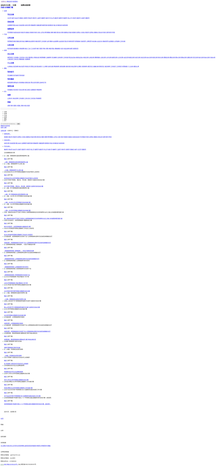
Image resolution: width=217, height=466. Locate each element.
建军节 (61, 18)
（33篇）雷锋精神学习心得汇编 (13, 170)
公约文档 (109, 57)
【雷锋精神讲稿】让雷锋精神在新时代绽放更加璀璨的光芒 (21, 259)
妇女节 (17, 18)
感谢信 (96, 32)
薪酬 (26, 41)
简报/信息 (37, 57)
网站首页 (9, 1)
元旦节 (9, 18)
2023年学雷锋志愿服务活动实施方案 (15, 315)
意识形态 (16, 89)
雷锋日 (21, 18)
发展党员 (75, 48)
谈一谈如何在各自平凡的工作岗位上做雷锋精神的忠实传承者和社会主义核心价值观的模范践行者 (33, 218)
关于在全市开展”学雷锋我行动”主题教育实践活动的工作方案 (22, 396)
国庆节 (79, 18)
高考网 (22, 445)
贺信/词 (100, 32)
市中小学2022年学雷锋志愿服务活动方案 (16, 380)
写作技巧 (10, 72)
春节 (13, 18)
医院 (41, 48)
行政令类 (212, 57)
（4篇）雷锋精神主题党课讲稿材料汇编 (16, 162)
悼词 (35, 32)
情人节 (70, 18)
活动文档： (7, 140)
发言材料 (16, 66)
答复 (104, 32)
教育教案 (42, 57)
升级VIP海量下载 (7, 7)
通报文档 (166, 57)
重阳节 (87, 18)
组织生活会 (79, 57)
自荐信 (78, 32)
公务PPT (10, 98)
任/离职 (79, 66)
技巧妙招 (16, 75)
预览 (5, 159)
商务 (22, 105)
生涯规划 (111, 41)
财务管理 (71, 41)
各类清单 (65, 25)
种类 (5, 50)
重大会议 (16, 25)
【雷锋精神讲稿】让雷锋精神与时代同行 (16, 267)
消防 (47, 48)
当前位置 (3, 130)
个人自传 (130, 66)
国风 (15, 105)
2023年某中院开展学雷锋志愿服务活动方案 (17, 291)
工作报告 (16, 57)
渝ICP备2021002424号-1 (11, 464)
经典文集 (27, 82)
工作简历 (119, 66)
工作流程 (43, 41)
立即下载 (10, 159)
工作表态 (113, 66)
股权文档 (19, 41)
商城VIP (3, 125)
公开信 (42, 32)
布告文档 (85, 57)
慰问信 (59, 32)
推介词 (56, 25)
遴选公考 (136, 66)
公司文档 (10, 38)
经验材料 (33, 25)
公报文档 (91, 57)
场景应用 (10, 29)
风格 (9, 102)
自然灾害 (27, 25)
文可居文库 (8, 445)
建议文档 (132, 57)
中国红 (19, 105)
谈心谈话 (27, 89)
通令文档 (178, 57)
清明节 (26, 18)
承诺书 (87, 32)
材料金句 (16, 82)
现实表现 (39, 66)
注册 (5, 127)
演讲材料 (84, 66)
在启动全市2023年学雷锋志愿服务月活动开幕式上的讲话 (21, 178)
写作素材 (10, 79)
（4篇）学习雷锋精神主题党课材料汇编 (16, 194)
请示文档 (160, 57)
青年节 (35, 18)
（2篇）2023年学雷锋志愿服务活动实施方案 (17, 210)
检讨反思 (21, 66)
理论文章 (33, 82)
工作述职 (21, 98)
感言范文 (90, 66)
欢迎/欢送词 (17, 32)
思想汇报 (33, 66)
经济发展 (10, 48)
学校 (44, 48)
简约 (12, 105)
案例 (51, 41)
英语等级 (32, 445)
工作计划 (27, 98)
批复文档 (155, 57)
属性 (5, 68)
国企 (53, 48)
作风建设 (10, 89)
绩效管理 (105, 41)
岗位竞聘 (74, 66)
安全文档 (21, 89)
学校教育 (38, 98)
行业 (5, 34)
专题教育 (27, 59)
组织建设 (16, 48)
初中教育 (37, 445)
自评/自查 (51, 66)
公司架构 (117, 41)
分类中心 (3, 1)
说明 (107, 32)
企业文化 (99, 41)
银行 (38, 48)
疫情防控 (50, 25)
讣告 (38, 32)
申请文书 (27, 66)
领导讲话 (10, 57)
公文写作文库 (16, 445)
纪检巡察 (21, 48)
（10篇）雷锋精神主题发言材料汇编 (15, 299)
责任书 (66, 41)
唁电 (62, 32)
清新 (8, 105)
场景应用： (7, 133)
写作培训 (21, 75)
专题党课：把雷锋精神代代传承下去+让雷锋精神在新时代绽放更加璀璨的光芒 (27, 242)
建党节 (57, 18)
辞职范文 (101, 66)
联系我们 (15, 1)
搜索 (18, 123)
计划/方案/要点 (29, 57)
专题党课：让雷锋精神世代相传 (13, 323)
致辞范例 (44, 25)
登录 (2, 127)
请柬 (52, 32)
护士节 (52, 18)
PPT (5, 91)
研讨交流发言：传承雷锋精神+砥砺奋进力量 (17, 226)
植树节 (43, 18)
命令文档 (149, 57)
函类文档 (114, 57)
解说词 (60, 25)
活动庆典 (21, 25)
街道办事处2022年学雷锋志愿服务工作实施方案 (18, 388)
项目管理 (38, 41)
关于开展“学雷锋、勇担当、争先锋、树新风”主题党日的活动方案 (23, 186)
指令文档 (207, 57)
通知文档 (183, 57)
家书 (110, 32)
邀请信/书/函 (68, 32)
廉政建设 (57, 48)
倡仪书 (23, 32)
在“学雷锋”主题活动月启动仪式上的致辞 (16, 363)
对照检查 (124, 66)
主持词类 (60, 57)
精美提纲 (10, 82)
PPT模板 (48, 445)
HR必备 (94, 41)
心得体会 (10, 66)
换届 (50, 48)
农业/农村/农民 (68, 48)
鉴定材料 (107, 66)
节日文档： (7, 146)
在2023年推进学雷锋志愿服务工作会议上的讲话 (18, 234)
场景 (9, 95)
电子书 (44, 82)
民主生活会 (72, 57)
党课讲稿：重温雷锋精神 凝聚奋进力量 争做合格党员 (20, 339)
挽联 (55, 32)
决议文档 (143, 57)
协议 (23, 41)
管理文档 (10, 86)
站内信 (8, 125)
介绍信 (83, 32)
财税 (14, 41)
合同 (48, 41)
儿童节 (39, 18)
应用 (5, 11)
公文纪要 (120, 57)
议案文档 (189, 57)
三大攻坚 (33, 48)
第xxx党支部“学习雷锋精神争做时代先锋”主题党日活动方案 (22, 307)
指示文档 (201, 57)
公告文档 (103, 57)
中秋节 (74, 18)
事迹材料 (56, 66)
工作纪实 (16, 59)
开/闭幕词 (10, 32)
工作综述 (65, 57)
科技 (25, 105)
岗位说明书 (31, 41)
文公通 (3, 445)
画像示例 (96, 66)
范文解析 (54, 57)
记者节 (83, 18)
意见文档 (195, 57)
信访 (62, 48)
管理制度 (10, 41)
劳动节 (30, 18)
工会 (29, 48)
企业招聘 (55, 41)
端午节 (48, 18)
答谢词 (32, 32)
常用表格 (77, 41)
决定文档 (137, 57)
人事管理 (89, 41)
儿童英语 (26, 445)
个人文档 (10, 63)
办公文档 (10, 54)
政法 (26, 48)
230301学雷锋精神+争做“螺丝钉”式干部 (16, 283)
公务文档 (10, 45)
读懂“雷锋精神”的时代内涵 (12, 347)
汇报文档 (10, 59)
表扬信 (27, 32)
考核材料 (39, 89)
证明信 (92, 32)
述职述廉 (62, 66)
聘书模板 (47, 32)
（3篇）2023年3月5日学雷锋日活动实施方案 (17, 202)
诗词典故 (21, 82)
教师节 (65, 18)
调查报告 (21, 59)
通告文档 (172, 57)
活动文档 (10, 22)
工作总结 (21, 57)
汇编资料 (48, 57)
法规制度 (33, 89)
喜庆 (28, 105)
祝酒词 (74, 32)
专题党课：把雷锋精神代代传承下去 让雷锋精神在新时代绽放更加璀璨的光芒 (27, 331)
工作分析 (122, 41)
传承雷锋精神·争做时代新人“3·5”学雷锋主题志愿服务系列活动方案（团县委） (27, 404)
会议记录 (126, 57)
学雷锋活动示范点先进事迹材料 (13, 371)
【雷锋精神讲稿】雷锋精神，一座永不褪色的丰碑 (19, 250)
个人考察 (44, 66)
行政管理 (83, 41)
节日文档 (10, 14)
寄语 (113, 32)
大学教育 (42, 445)
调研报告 (97, 57)
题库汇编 (39, 82)
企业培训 (61, 41)
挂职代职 (68, 66)
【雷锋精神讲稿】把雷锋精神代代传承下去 (17, 275)
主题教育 (10, 25)
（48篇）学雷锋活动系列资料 (13, 355)
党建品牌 (39, 25)
